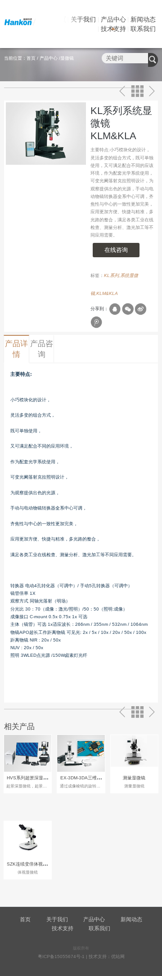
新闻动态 (143, 19)
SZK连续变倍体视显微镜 (31, 864)
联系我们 (143, 28)
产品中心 (113, 19)
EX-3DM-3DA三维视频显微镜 (89, 777)
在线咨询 (116, 249)
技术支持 (113, 28)
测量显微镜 (134, 777)
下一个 (152, 91)
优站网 (118, 956)
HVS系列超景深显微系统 (32, 777)
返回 (137, 91)
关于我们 (83, 19)
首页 (31, 58)
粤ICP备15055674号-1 (61, 956)
